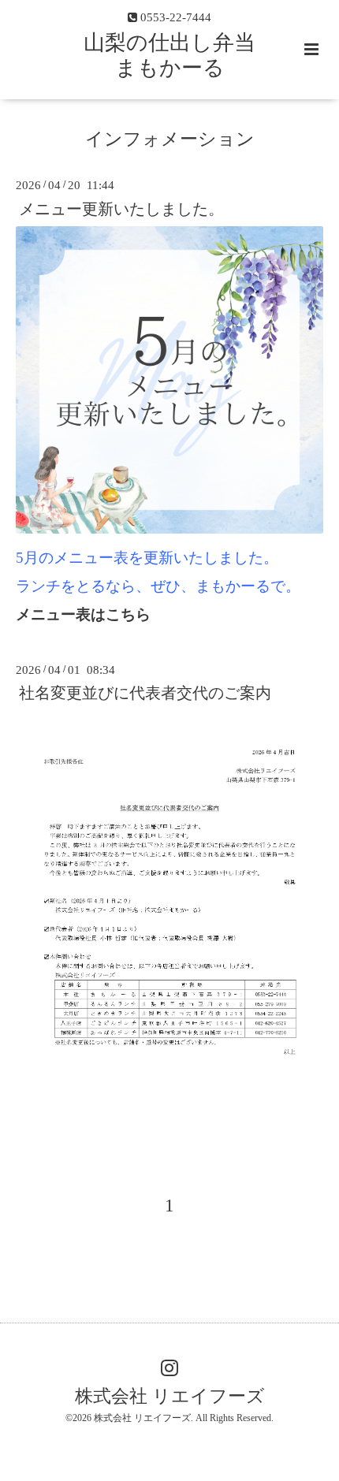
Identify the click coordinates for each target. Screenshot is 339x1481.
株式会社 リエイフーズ (170, 1396)
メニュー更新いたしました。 (121, 208)
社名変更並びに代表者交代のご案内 (145, 693)
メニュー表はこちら (83, 614)
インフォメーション (170, 139)
